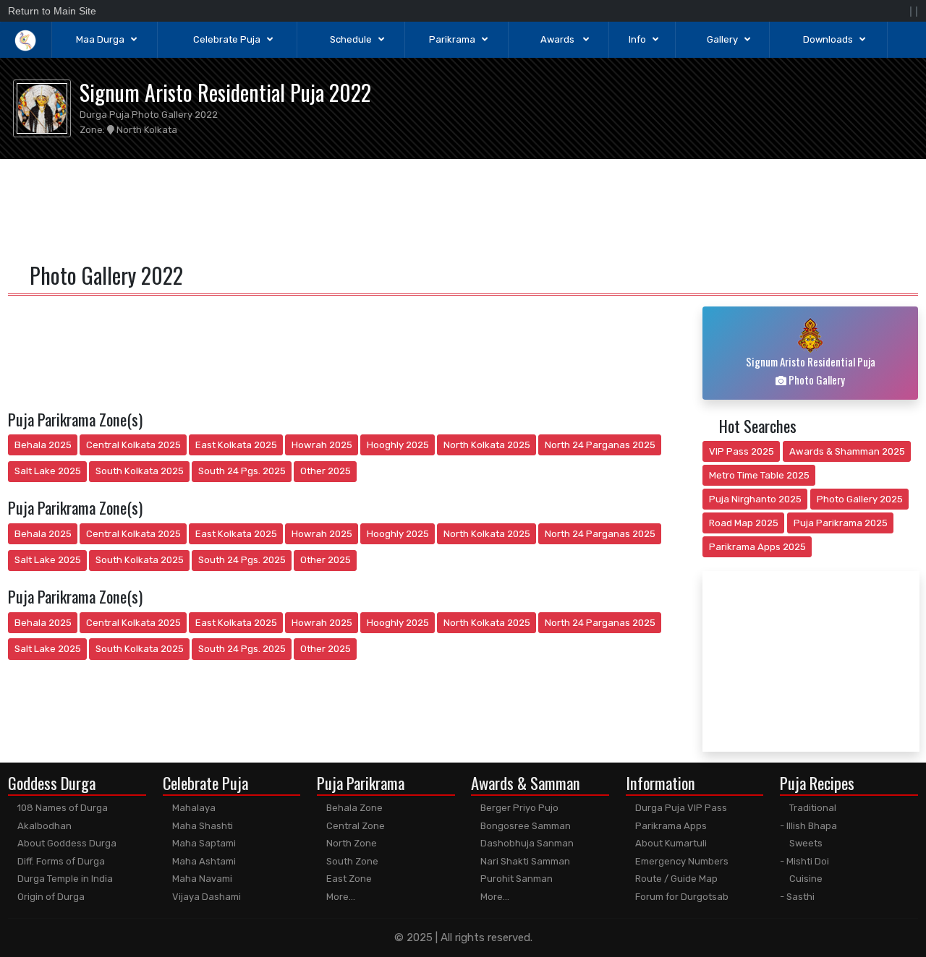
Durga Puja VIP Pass (680, 807)
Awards (558, 39)
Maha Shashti (201, 825)
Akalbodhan (43, 825)
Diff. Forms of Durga (60, 861)
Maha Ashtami (203, 861)
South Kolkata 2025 (139, 470)
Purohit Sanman (515, 878)
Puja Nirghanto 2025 (755, 499)
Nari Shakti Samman (524, 861)
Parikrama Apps (670, 825)
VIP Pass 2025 (741, 451)
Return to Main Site (52, 11)
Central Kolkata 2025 (133, 444)
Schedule (351, 39)
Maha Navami (201, 878)
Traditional (811, 807)
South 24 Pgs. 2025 (242, 470)
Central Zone (354, 825)
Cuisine (805, 878)
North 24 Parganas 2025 (600, 444)
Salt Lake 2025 (47, 470)
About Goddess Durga (65, 843)
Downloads (828, 39)
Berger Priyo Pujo (518, 807)
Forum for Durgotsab (681, 896)
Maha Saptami (203, 843)
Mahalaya (193, 807)
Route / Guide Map (675, 878)
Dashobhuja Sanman (526, 843)
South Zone (351, 861)
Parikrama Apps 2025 (757, 546)
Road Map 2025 (743, 523)
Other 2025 (325, 470)
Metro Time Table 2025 (759, 475)
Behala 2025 (43, 444)
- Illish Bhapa (808, 825)
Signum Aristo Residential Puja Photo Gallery (810, 370)
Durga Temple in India (64, 878)
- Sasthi (797, 896)
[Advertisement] (463, 208)
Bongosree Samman (524, 825)
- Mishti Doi (804, 861)
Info (637, 39)
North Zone (350, 843)
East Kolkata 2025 (236, 444)
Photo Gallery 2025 (860, 499)
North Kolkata (145, 129)
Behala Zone (353, 807)
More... (339, 896)
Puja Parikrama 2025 (841, 523)
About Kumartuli (670, 843)
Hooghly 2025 (398, 444)
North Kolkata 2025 (486, 444)
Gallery (722, 39)
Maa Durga (100, 39)
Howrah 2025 (322, 444)
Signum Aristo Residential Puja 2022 (225, 92)
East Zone (348, 878)
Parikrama (452, 39)
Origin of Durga (50, 896)
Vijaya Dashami (205, 896)
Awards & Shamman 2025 (847, 451)
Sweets (805, 843)
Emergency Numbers (681, 861)
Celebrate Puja (226, 39)
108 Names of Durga (61, 807)
